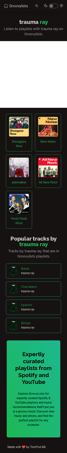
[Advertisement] (33, 74)
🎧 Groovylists (16, 6)
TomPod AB (38, 447)
